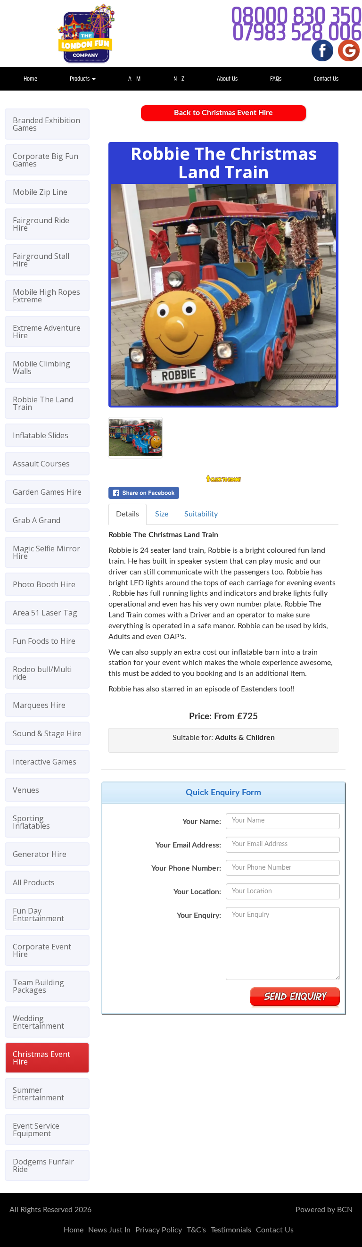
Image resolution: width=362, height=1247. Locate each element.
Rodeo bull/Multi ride (42, 673)
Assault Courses (41, 463)
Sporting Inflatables (31, 822)
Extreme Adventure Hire (47, 332)
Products (80, 78)
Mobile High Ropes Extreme (46, 296)
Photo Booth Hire (44, 584)
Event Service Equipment (36, 1130)
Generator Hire (39, 854)
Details (127, 514)
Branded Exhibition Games (46, 124)
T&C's (196, 1230)
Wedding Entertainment (38, 1022)
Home (30, 78)
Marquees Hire (39, 705)
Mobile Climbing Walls (41, 367)
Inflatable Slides (40, 435)
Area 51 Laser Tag (45, 612)
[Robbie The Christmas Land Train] (223, 295)
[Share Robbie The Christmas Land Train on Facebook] (223, 493)
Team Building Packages (38, 986)
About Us (227, 78)
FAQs (275, 78)
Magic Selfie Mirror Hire (46, 552)
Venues (26, 790)
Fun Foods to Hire (44, 641)
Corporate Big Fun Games (45, 160)
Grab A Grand (36, 520)
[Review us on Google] (349, 50)
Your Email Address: (188, 845)
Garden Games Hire (47, 492)
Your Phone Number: (186, 868)
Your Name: (201, 821)
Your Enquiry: (199, 915)
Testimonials (231, 1230)
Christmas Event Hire (41, 1058)
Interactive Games (44, 762)
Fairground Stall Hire (41, 260)
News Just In (109, 1230)
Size (161, 514)
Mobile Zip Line (40, 192)
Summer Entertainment (38, 1094)
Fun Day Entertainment (38, 914)
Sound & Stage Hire (47, 733)
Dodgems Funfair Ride (43, 1165)
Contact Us (326, 78)
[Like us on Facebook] (322, 50)
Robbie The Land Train (43, 403)
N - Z (178, 78)
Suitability (201, 514)
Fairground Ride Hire (41, 224)
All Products (34, 882)
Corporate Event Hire (42, 950)
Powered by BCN (324, 1210)
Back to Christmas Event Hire (223, 112)
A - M (134, 78)
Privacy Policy (158, 1230)
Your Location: (197, 892)
